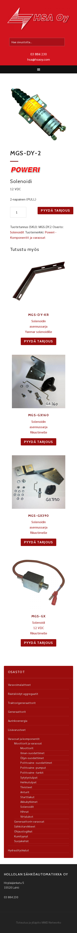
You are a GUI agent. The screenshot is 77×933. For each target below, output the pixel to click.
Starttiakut (27, 797)
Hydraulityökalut (18, 850)
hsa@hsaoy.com (38, 59)
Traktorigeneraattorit (22, 703)
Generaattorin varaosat (29, 821)
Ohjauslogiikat (23, 831)
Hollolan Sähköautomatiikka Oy (38, 19)
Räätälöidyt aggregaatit (23, 693)
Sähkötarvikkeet (24, 826)
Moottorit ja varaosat (28, 743)
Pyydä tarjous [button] (38, 341)
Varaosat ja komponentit (24, 739)
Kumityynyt (21, 836)
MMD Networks (51, 922)
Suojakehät (21, 841)
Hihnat (24, 811)
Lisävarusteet (17, 729)
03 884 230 (38, 54)
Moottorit (26, 748)
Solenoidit (17, 232)
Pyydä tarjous (55, 210)
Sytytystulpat (29, 777)
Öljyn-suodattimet (32, 758)
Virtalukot (26, 816)
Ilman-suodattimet (32, 753)
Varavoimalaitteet (19, 684)
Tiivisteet (26, 787)
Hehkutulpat (28, 782)
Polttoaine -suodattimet (36, 762)
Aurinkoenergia (17, 720)
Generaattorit (17, 711)
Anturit (24, 792)
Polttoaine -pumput (33, 767)
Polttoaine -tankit (32, 772)
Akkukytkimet (29, 801)
